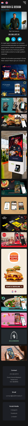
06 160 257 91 (14, 34)
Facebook (14, 413)
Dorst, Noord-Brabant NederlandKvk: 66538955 (14, 380)
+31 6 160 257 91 (14, 374)
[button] (24, 3)
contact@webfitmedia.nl (14, 396)
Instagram (14, 410)
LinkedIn (14, 416)
